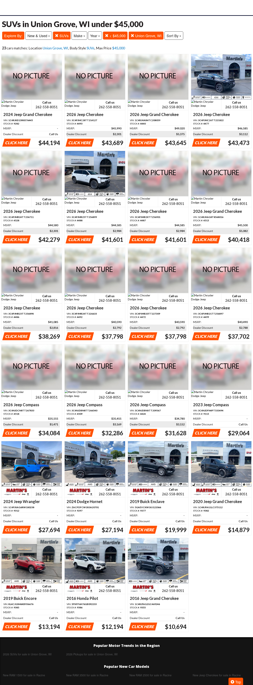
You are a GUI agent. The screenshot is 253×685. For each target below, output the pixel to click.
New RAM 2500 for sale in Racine (150, 675)
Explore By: (13, 35)
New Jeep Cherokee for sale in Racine (217, 675)
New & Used (37, 35)
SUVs (64, 35)
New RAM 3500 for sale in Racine (87, 675)
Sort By (173, 35)
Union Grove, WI (147, 35)
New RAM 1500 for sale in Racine (24, 675)
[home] (126, 7)
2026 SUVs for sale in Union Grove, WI (27, 654)
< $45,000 (117, 35)
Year (94, 35)
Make (78, 35)
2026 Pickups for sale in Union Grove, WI (92, 654)
